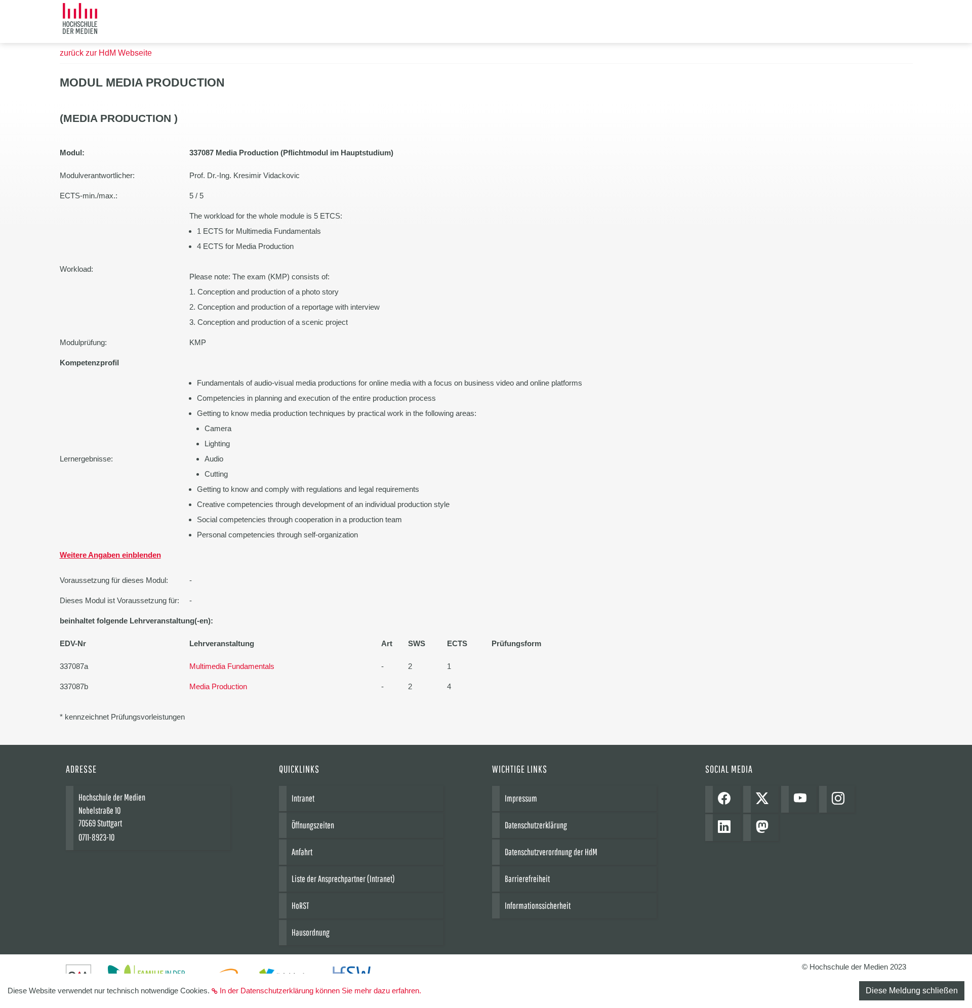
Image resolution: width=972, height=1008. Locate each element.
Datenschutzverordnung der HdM (551, 852)
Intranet (303, 798)
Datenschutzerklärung (536, 825)
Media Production (218, 686)
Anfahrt (302, 852)
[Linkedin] (727, 827)
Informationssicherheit (538, 905)
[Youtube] (803, 799)
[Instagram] (841, 799)
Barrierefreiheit (527, 878)
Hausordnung (311, 932)
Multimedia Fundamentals (231, 666)
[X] (765, 799)
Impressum (521, 798)
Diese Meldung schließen (912, 990)
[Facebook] (727, 799)
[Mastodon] (765, 827)
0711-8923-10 (96, 837)
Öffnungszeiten (313, 825)
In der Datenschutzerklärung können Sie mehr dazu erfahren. (320, 990)
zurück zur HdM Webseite (106, 53)
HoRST (300, 905)
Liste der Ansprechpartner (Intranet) (343, 878)
